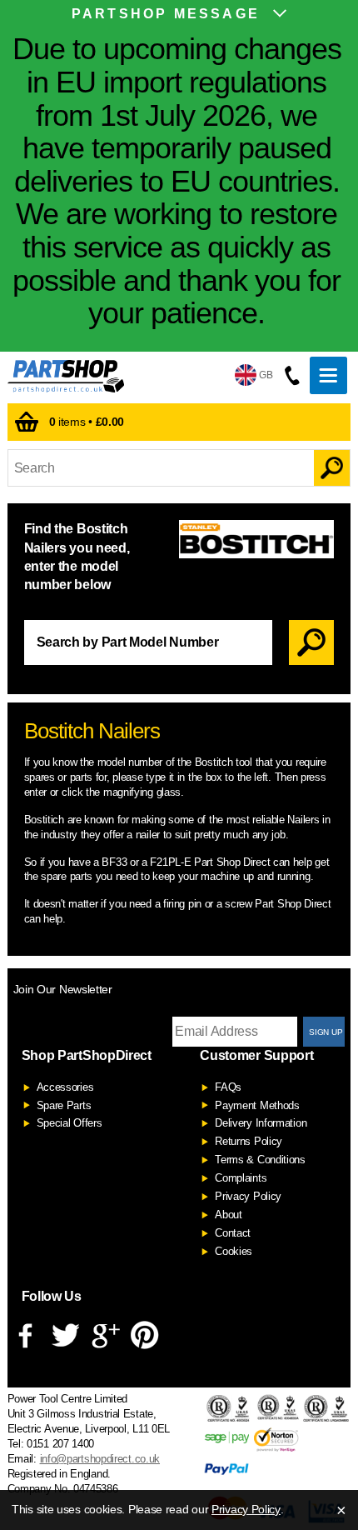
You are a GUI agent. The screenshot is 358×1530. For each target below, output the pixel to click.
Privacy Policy (248, 1196)
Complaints (240, 1178)
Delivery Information (260, 1123)
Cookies (233, 1251)
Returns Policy (248, 1141)
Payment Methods (257, 1105)
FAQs (228, 1087)
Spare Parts (64, 1105)
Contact (233, 1233)
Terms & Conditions (260, 1159)
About (228, 1214)
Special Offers (69, 1123)
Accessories (65, 1087)
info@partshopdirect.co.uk (100, 1458)
